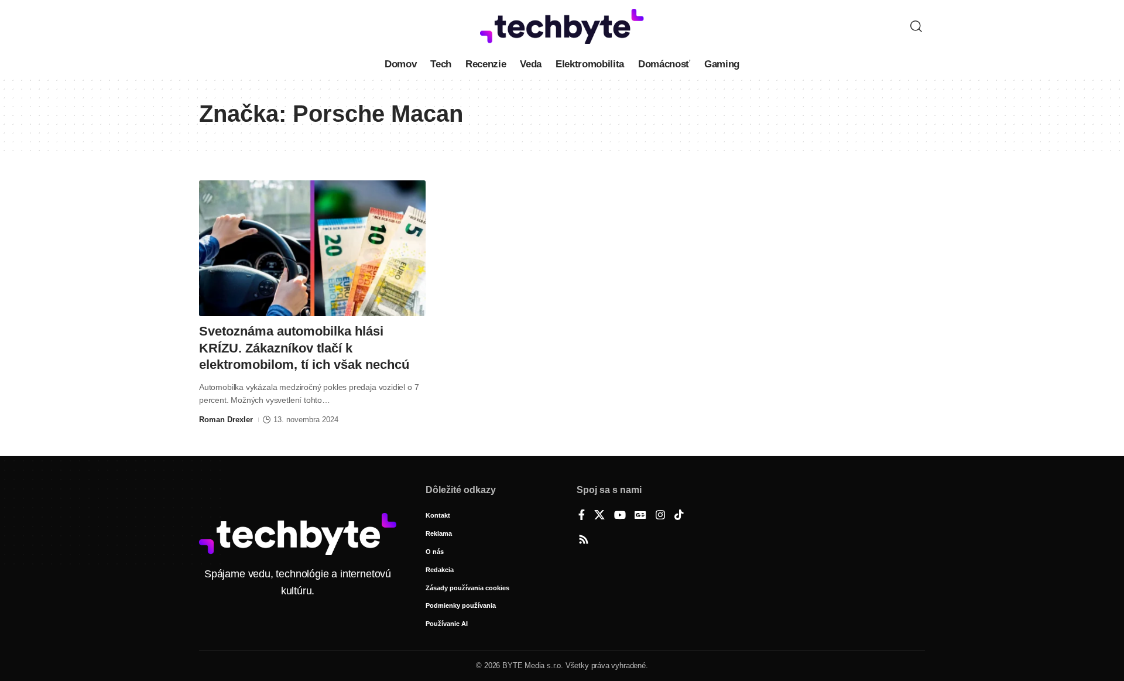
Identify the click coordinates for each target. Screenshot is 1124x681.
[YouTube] (620, 516)
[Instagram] (660, 516)
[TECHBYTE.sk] (562, 26)
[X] (599, 516)
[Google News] (640, 516)
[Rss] (584, 540)
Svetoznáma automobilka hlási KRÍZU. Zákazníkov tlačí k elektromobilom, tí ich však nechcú (304, 348)
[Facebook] (582, 516)
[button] (916, 26)
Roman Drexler (226, 419)
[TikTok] (679, 516)
